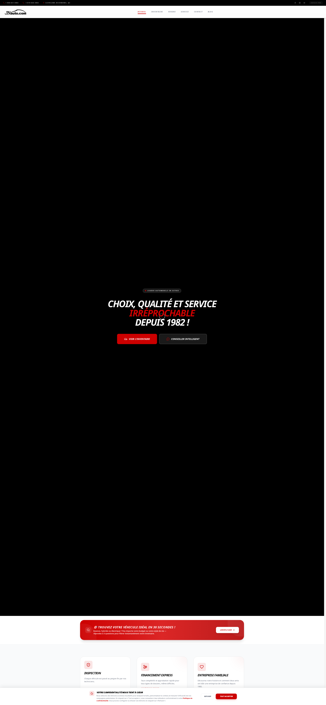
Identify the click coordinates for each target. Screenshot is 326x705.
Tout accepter (226, 696)
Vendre (172, 12)
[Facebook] (295, 3)
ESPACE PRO (316, 3)
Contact (198, 12)
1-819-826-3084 (32, 3)
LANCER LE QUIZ (226, 630)
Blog (210, 12)
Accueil (142, 12)
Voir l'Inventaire (139, 339)
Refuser (207, 696)
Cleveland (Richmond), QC (57, 3)
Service (185, 12)
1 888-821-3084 (12, 3)
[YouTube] (304, 3)
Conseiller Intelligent (185, 339)
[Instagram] (300, 3)
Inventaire (157, 12)
